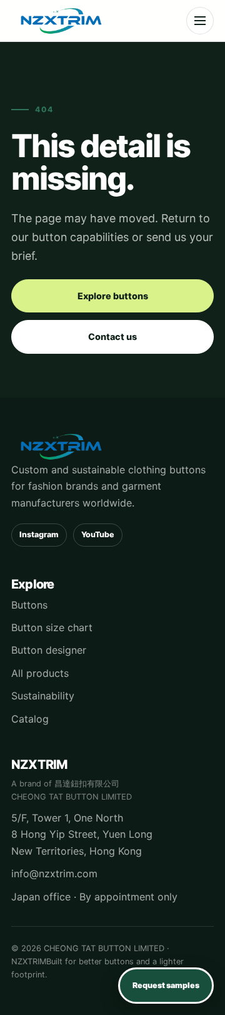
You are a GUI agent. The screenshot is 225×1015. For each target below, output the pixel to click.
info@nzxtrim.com (54, 873)
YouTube (97, 534)
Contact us (112, 336)
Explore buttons (113, 296)
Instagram (39, 534)
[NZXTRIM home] (61, 21)
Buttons (29, 605)
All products (40, 673)
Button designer (48, 650)
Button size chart (51, 627)
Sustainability (42, 695)
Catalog (30, 719)
